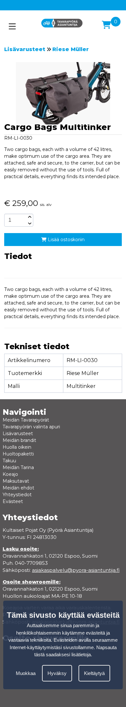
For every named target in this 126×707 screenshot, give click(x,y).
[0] (106, 25)
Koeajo (10, 474)
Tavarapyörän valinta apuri (31, 427)
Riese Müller (70, 49)
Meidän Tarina (18, 467)
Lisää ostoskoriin (66, 239)
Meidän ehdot (18, 488)
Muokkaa (26, 673)
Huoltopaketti (18, 454)
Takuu (9, 461)
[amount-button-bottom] (29, 223)
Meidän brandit (19, 440)
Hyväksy (57, 673)
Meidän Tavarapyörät (26, 420)
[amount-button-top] (29, 217)
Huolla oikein (17, 447)
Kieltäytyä (94, 673)
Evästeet (13, 501)
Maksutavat (16, 481)
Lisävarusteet (24, 49)
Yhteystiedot (17, 495)
